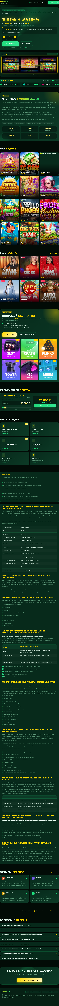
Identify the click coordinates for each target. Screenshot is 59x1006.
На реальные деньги (27, 334)
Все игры (55, 150)
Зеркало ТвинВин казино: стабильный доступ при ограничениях (18, 480)
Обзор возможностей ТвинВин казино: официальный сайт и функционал (20, 477)
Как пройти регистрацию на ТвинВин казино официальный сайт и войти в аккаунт (22, 485)
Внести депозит (45, 405)
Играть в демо (9, 334)
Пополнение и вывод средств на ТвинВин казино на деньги (17, 493)
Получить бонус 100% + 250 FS (29, 980)
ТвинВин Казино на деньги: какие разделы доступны (15, 482)
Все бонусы (26, 43)
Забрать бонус (10, 43)
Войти (44, 2)
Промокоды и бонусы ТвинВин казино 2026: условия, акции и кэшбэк (19, 490)
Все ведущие (54, 253)
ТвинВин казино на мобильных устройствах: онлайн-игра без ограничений (20, 496)
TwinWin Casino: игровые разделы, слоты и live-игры (15, 488)
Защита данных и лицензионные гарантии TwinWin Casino (16, 499)
